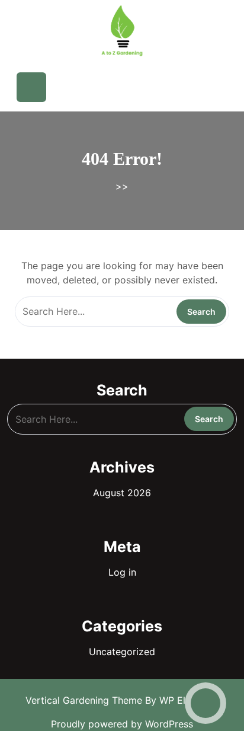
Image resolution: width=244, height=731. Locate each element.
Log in (122, 572)
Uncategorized (122, 651)
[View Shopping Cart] (159, 87)
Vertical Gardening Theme (85, 700)
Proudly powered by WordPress (122, 724)
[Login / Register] (195, 87)
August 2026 (122, 493)
